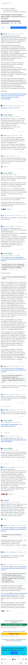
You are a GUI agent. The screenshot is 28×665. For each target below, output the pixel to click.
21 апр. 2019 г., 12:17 (21, 409)
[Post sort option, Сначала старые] (2, 28)
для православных (14, 424)
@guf (2, 118)
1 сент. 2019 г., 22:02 (14, 436)
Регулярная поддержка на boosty (14, 624)
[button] (2, 663)
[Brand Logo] (6, 3)
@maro (8, 368)
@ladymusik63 (4, 424)
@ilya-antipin (4, 217)
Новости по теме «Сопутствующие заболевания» (11, 21)
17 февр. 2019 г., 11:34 (16, 135)
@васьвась (4, 107)
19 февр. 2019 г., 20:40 (20, 394)
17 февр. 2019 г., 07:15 (13, 116)
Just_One (4, 135)
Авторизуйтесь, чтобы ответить (18, 27)
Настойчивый (5, 500)
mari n (3, 564)
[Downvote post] (23, 101)
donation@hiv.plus (17, 640)
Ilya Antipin (4, 114)
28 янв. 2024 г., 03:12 (21, 552)
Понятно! (14, 652)
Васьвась (4, 33)
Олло (3, 436)
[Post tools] (26, 101)
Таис (3, 226)
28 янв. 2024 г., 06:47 (18, 564)
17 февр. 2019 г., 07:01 (19, 105)
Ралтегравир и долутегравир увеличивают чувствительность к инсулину (14, 259)
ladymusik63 (5, 409)
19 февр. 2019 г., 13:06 (20, 366)
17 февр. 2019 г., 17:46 (10, 174)
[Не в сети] (1, 34)
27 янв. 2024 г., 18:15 (13, 502)
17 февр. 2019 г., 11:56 (14, 156)
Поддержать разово (14, 633)
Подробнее (20, 650)
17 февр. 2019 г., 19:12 (20, 226)
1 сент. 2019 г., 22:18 (13, 450)
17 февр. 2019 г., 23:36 (13, 255)
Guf (3, 105)
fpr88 (3, 467)
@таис (8, 257)
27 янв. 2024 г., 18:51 (19, 525)
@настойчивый (5, 555)
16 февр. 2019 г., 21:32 (16, 33)
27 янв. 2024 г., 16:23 (20, 467)
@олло (2, 452)
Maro (3, 156)
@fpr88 (3, 504)
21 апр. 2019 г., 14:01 (16, 422)
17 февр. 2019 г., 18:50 (20, 215)
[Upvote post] (19, 101)
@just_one (3, 396)
